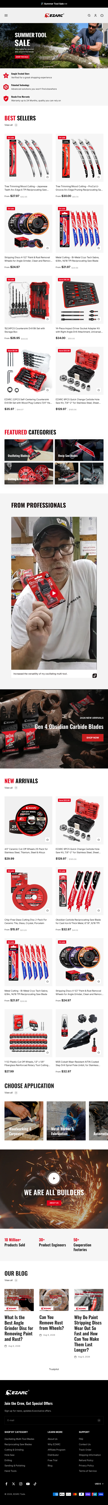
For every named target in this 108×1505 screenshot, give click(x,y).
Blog (50, 1465)
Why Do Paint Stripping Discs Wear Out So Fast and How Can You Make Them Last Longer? (88, 1333)
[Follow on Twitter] (13, 1484)
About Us (52, 1439)
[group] (54, 45)
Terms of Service (88, 1470)
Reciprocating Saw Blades (18, 1444)
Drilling (8, 1460)
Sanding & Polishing (14, 1465)
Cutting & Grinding (14, 1449)
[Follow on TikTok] (35, 1484)
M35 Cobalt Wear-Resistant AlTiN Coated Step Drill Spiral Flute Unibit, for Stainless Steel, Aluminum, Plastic (77, 1065)
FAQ (81, 1439)
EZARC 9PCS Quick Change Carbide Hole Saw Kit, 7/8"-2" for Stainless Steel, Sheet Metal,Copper (77, 403)
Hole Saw (9, 1455)
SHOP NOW (92, 737)
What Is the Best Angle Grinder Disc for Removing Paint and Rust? (18, 1328)
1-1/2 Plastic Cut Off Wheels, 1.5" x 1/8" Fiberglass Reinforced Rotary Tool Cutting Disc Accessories (26, 1065)
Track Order (85, 1449)
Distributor (53, 1455)
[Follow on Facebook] (6, 1484)
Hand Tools (10, 1470)
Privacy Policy (86, 1465)
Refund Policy (86, 1460)
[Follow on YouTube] (28, 1484)
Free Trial (52, 1460)
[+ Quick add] (47, 177)
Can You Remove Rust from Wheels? (51, 1322)
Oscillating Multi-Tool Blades (19, 1439)
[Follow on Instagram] (21, 1484)
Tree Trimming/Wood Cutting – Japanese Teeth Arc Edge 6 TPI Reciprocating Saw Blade (25, 190)
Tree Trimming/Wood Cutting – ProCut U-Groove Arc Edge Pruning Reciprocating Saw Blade (79, 190)
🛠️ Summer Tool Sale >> (54, 3)
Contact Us (85, 1444)
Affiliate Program (56, 1449)
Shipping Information (90, 1455)
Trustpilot (54, 1369)
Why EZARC (54, 1444)
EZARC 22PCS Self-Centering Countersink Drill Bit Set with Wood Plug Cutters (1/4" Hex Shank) (27, 403)
